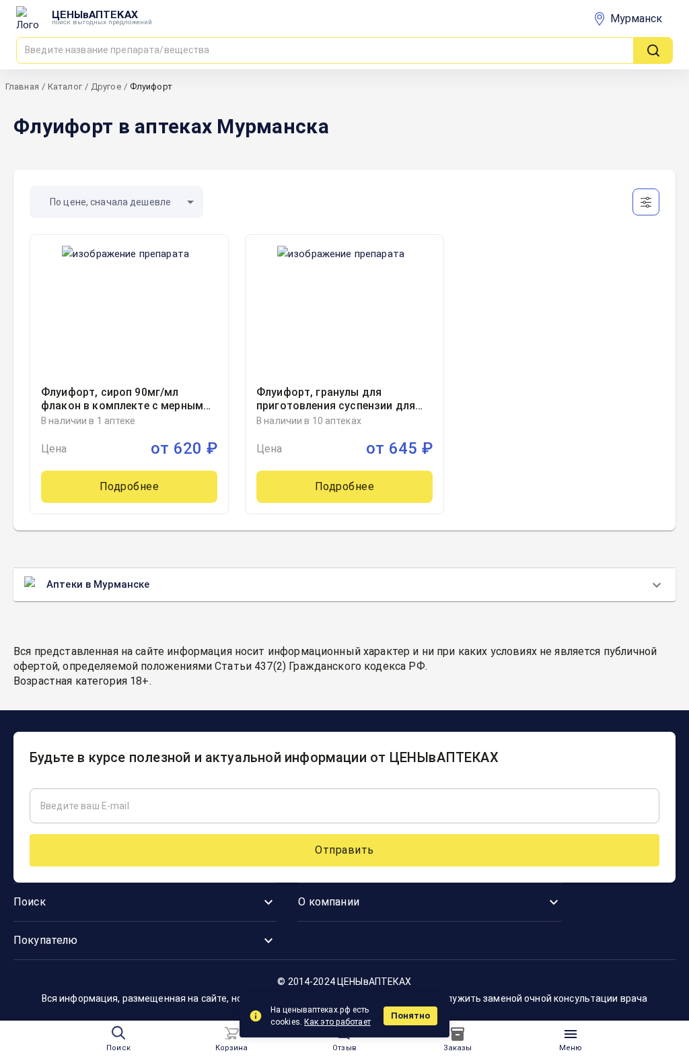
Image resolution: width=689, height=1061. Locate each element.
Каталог (65, 86)
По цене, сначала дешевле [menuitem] (110, 202)
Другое (106, 86)
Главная (22, 86)
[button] (116, 202)
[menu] (231, 1033)
